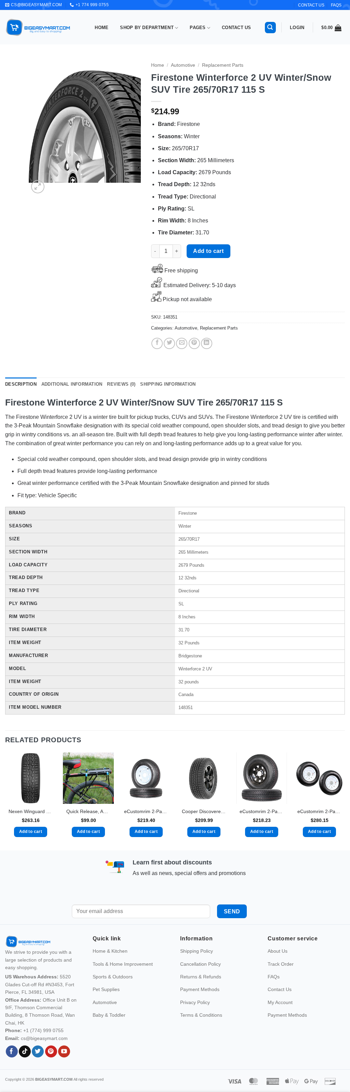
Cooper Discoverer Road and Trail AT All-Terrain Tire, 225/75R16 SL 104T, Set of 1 (204, 811)
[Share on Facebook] (157, 343)
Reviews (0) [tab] (121, 384)
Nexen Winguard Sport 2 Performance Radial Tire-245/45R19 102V (31, 811)
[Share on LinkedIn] (206, 343)
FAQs (336, 5)
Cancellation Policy (200, 978)
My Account (280, 1016)
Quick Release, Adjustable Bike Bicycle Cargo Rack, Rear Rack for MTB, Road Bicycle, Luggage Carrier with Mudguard (88, 811)
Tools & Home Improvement (123, 978)
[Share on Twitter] (169, 343)
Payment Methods (199, 1004)
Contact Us (236, 27)
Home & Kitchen (110, 965)
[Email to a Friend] (181, 343)
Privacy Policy (195, 1016)
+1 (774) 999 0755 (43, 1045)
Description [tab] (21, 384)
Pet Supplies (106, 1004)
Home (101, 27)
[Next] (130, 126)
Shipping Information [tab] (168, 384)
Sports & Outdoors (113, 991)
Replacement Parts (222, 65)
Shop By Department (147, 27)
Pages (197, 27)
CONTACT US (311, 5)
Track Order (281, 978)
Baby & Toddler (109, 1029)
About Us (277, 965)
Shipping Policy (196, 965)
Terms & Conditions (201, 1029)
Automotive (183, 65)
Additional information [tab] (72, 384)
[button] (270, 27)
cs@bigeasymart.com (44, 1052)
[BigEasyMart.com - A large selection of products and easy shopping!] (38, 27)
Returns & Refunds (200, 991)
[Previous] (39, 126)
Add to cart (208, 251)
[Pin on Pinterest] (194, 343)
